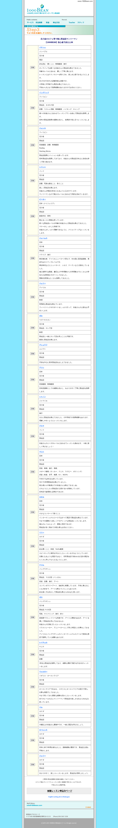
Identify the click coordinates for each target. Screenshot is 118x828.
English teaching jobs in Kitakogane (59, 797)
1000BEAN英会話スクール (58, 823)
